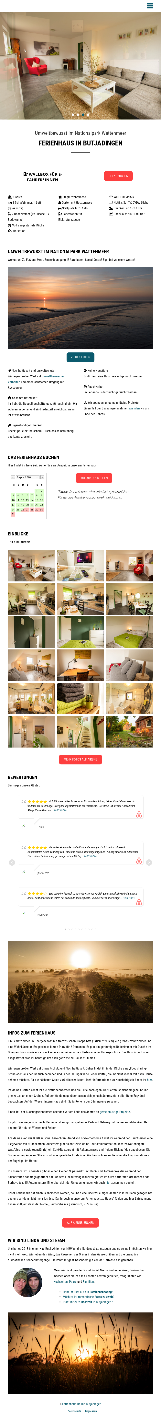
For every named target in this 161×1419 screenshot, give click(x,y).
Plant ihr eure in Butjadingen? (88, 1302)
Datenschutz (74, 1411)
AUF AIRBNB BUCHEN (94, 478)
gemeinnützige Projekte (115, 1112)
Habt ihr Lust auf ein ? (88, 1292)
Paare (73, 1282)
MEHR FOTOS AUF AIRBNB (80, 759)
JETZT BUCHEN (118, 176)
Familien (88, 1282)
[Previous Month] (13, 477)
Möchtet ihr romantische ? (88, 1297)
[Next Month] (42, 477)
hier (149, 1080)
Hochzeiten (60, 1282)
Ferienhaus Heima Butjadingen (81, 1404)
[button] (72, 114)
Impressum (91, 1411)
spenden (134, 408)
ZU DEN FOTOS (80, 357)
